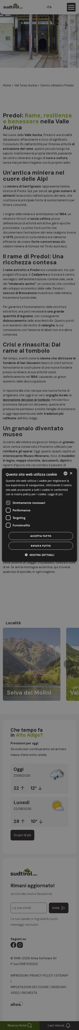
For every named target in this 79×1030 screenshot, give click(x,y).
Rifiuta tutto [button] (41, 545)
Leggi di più (55, 494)
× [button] (70, 473)
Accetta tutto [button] (40, 535)
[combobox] (65, 473)
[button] (39, 554)
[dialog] (39, 515)
